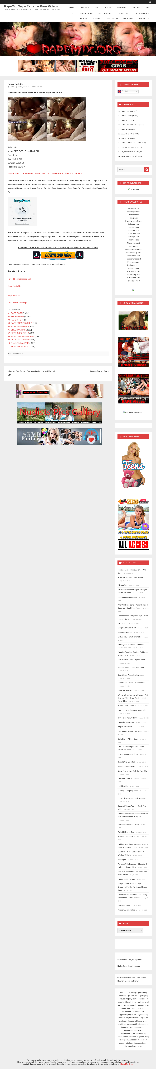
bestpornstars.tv (138, 1008)
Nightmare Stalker (125, 727)
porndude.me (123, 999)
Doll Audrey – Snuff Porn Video (130, 637)
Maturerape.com (133, 278)
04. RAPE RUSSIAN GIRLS (20, 323)
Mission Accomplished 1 (127, 910)
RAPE (97, 8)
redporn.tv (135, 1040)
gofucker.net (132, 996)
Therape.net (133, 218)
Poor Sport (122, 859)
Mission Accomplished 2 (127, 766)
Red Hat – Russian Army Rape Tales (132, 710)
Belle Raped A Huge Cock (128, 739)
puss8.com (143, 1037)
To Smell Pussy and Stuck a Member (132, 798)
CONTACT (84, 8)
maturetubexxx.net (128, 1033)
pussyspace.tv (124, 1040)
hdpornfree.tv (126, 1027)
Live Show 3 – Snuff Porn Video (130, 731)
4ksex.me (122, 996)
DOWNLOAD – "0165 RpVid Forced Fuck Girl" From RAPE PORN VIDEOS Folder (45, 174)
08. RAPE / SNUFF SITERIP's (21, 336)
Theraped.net (133, 215)
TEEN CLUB (144, 19)
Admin (11, 87)
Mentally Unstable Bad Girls (129, 837)
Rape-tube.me (133, 208)
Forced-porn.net (133, 212)
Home (71, 8)
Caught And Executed (126, 762)
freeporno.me (142, 1021)
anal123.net (131, 1002)
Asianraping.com (133, 275)
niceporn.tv (140, 1033)
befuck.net (122, 1002)
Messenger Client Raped (127, 597)
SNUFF (108, 8)
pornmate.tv (133, 1037)
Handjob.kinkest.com (133, 249)
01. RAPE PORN (15, 313)
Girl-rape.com (133, 268)
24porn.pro (142, 996)
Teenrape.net (133, 246)
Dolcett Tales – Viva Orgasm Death (131, 660)
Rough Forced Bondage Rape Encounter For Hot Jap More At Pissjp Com (132, 887)
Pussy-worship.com (133, 253)
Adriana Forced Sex (98, 371)
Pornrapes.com (133, 262)
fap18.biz (123, 992)
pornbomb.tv (123, 1037)
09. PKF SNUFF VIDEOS (19, 340)
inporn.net (138, 1030)
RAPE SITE (128, 19)
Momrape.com (133, 237)
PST (73, 13)
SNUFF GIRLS (86, 13)
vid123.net (128, 1046)
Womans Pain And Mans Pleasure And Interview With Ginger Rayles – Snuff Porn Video (133, 698)
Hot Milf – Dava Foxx (126, 722)
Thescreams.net (133, 243)
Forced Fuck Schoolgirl (17, 303)
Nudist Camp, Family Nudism (128, 966)
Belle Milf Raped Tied (126, 832)
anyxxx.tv (131, 1005)
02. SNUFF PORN (16, 317)
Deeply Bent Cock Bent (127, 628)
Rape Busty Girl (14, 286)
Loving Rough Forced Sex (128, 754)
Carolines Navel (124, 905)
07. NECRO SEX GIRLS (18, 333)
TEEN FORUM (111, 19)
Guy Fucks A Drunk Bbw (127, 718)
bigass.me (140, 1011)
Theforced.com (133, 240)
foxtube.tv (132, 1021)
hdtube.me (128, 1030)
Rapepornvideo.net (133, 259)
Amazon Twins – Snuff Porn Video (131, 667)
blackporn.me (123, 1018)
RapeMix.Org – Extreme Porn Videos (31, 6)
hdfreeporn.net (142, 1024)
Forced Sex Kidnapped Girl (19, 279)
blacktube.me (134, 1018)
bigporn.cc (123, 1015)
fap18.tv (132, 992)
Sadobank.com (133, 224)
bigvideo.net (142, 1015)
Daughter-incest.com (133, 221)
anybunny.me (143, 1002)
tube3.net (129, 1043)
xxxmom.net (137, 1046)
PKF (147, 8)
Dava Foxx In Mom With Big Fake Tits (132, 771)
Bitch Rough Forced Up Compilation (132, 683)
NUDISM (96, 19)
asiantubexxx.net (142, 1005)
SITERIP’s (121, 8)
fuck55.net (122, 1024)
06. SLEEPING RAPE (17, 330)
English (124, 91)
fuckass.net (131, 1024)
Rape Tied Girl (14, 296)
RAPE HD (136, 8)
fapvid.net (144, 1018)
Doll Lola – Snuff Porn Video (128, 778)
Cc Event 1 (122, 623)
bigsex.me (132, 1015)
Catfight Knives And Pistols (128, 824)
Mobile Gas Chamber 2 (127, 706)
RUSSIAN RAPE (142, 13)
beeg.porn (126, 1008)
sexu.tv (121, 1043)
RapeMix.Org (126, 1064)
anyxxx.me (133, 999)
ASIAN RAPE (124, 13)
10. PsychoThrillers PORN (19, 343)
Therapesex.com (133, 271)
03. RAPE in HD (14, 320)
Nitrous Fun (122, 585)
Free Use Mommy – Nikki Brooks (130, 577)
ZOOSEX (83, 19)
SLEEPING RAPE (105, 13)
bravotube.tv (143, 999)
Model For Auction (125, 632)
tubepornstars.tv (140, 1043)
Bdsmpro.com (133, 227)
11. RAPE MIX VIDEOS (18, 346)
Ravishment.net (133, 265)
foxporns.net (141, 992)
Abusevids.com (133, 230)
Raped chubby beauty (126, 879)
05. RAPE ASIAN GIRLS (18, 327)
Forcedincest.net (133, 281)
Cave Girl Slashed (125, 690)
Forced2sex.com (133, 234)
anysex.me (122, 1005)
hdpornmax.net (139, 1027)
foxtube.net (123, 1021)
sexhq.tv (144, 1040)
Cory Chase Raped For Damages (131, 675)
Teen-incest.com (133, 256)
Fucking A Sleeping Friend (128, 791)
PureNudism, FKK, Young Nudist (129, 960)
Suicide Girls (123, 786)
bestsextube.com (128, 1011)
